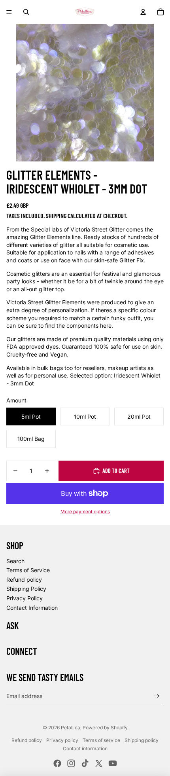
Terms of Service (28, 570)
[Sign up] (157, 696)
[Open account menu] (143, 12)
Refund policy (24, 579)
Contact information (85, 748)
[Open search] (26, 12)
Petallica (70, 727)
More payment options (85, 511)
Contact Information (32, 607)
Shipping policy (142, 740)
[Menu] (9, 12)
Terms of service (101, 740)
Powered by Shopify (105, 727)
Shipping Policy (26, 588)
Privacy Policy (24, 598)
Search (15, 561)
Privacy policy (62, 740)
